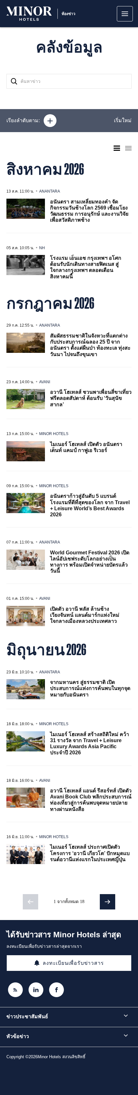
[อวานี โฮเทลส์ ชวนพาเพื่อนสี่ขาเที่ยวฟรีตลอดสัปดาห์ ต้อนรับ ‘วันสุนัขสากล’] (25, 399)
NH (42, 248)
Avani (44, 382)
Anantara (49, 191)
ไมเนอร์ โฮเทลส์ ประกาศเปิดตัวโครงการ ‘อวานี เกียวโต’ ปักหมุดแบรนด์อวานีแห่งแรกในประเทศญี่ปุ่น (90, 853)
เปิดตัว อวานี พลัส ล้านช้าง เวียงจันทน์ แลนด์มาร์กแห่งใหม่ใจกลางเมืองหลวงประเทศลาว (84, 615)
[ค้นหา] (14, 81)
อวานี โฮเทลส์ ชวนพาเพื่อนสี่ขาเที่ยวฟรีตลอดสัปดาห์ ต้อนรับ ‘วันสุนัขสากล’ (91, 398)
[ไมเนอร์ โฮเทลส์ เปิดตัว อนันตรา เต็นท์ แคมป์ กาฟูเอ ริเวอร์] (25, 451)
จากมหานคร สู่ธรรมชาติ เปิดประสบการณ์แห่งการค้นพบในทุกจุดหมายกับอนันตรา (90, 688)
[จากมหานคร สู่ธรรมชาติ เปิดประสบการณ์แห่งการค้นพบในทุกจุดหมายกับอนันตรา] (25, 689)
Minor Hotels (53, 434)
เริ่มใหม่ (123, 120)
